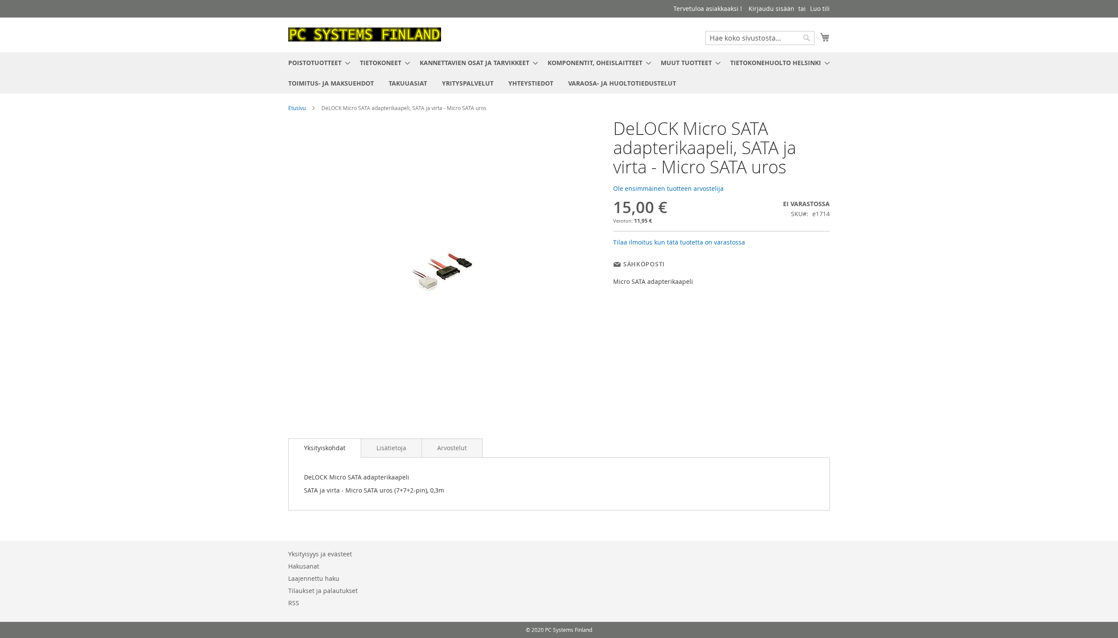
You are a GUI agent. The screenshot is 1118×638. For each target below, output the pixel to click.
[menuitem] (316, 62)
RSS (293, 603)
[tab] (324, 448)
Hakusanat (303, 566)
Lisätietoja (391, 448)
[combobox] (759, 38)
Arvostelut (452, 448)
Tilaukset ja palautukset (323, 590)
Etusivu (297, 107)
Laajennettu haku (313, 578)
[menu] (559, 72)
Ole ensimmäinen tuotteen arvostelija (668, 188)
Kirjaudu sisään (771, 8)
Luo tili (820, 8)
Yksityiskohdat (324, 448)
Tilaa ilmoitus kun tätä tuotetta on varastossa (679, 242)
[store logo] (364, 34)
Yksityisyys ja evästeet (320, 554)
